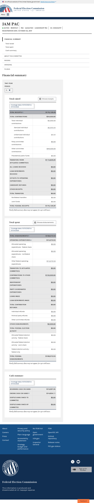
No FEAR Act (38, 429)
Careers (5, 432)
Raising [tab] (7, 60)
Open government (38, 433)
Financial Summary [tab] (12, 39)
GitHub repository (52, 437)
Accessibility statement (23, 439)
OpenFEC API (53, 432)
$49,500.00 (51, 149)
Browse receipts (48, 99)
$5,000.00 (52, 128)
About (4, 429)
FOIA (50, 429)
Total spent (9, 47)
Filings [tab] (7, 69)
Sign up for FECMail (83, 469)
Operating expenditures (20, 240)
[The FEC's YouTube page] (78, 461)
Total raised (10, 44)
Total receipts (16, 112)
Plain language (24, 435)
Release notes (53, 442)
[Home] (47, 9)
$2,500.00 (51, 324)
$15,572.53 (51, 261)
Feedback (83, 501)
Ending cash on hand (19, 393)
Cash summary (11, 50)
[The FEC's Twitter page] (72, 461)
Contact (5, 440)
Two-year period (9, 84)
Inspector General (37, 443)
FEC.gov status (54, 446)
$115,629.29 (50, 160)
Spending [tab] (8, 65)
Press (4, 436)
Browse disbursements (45, 222)
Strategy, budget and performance (23, 447)
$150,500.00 (50, 275)
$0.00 (53, 142)
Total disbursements (19, 236)
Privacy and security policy (24, 430)
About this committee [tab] (13, 56)
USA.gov (36, 438)
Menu (3, 15)
